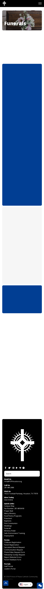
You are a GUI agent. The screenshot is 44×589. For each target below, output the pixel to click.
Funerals (7, 528)
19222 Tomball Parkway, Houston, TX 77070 (21, 493)
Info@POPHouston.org (13, 481)
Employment (9, 536)
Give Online (8, 500)
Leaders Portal (9, 569)
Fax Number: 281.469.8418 (14, 508)
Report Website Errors (12, 557)
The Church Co (8, 579)
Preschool (8, 518)
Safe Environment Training (14, 533)
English (26, 584)
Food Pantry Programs (13, 516)
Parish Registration (11, 545)
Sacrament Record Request (14, 547)
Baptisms (7, 521)
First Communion (10, 523)
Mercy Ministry (10, 513)
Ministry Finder (10, 531)
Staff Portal (8, 566)
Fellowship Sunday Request (14, 555)
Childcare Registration (12, 542)
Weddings (8, 526)
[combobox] (25, 584)
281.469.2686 (9, 487)
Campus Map (9, 506)
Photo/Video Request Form (14, 552)
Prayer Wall (8, 511)
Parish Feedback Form (12, 560)
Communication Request (13, 550)
